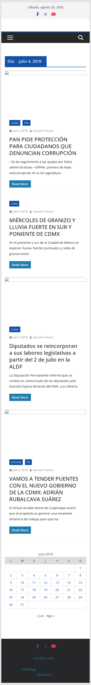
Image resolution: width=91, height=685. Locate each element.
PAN (26, 122)
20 (57, 590)
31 (22, 604)
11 (34, 582)
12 (45, 582)
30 (11, 604)
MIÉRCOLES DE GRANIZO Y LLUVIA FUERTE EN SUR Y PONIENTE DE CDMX (42, 226)
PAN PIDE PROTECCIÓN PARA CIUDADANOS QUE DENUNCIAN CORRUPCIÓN (42, 146)
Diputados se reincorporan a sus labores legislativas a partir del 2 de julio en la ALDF (43, 356)
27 (57, 597)
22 (80, 590)
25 (34, 597)
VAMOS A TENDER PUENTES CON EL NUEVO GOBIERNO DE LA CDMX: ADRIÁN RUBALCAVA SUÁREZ (43, 489)
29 (80, 597)
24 (22, 597)
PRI (28, 462)
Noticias (16, 462)
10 (22, 582)
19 (45, 590)
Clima (14, 203)
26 (45, 597)
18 (34, 590)
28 (69, 597)
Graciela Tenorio (43, 131)
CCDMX (15, 122)
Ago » (51, 616)
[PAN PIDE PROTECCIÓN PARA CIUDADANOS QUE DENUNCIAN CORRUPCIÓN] (45, 93)
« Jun (40, 616)
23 (11, 597)
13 (57, 582)
